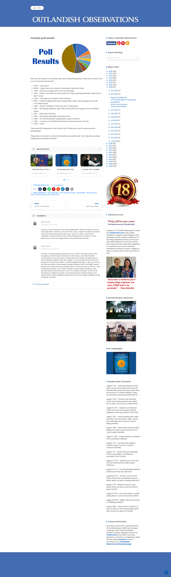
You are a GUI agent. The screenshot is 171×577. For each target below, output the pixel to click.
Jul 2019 (114, 120)
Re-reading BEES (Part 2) (42, 169)
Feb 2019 (114, 138)
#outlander (81, 193)
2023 (111, 78)
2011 (110, 159)
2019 (110, 87)
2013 (110, 155)
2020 (111, 85)
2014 (111, 152)
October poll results (118, 106)
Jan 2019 (114, 141)
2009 (111, 164)
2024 (111, 76)
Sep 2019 (114, 113)
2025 (111, 73)
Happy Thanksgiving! (119, 97)
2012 (110, 157)
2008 (111, 166)
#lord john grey (53, 193)
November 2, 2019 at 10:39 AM (49, 249)
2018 (111, 143)
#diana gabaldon (39, 193)
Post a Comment (42, 284)
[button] (40, 189)
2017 (111, 146)
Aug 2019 (114, 117)
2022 (111, 80)
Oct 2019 (114, 110)
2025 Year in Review (89, 169)
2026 (111, 71)
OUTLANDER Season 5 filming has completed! (123, 101)
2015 (111, 150)
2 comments (58, 185)
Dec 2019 (114, 90)
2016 (111, 148)
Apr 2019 (114, 131)
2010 (111, 161)
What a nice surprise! (119, 104)
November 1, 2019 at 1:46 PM (49, 225)
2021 (110, 82)
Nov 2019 (114, 94)
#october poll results (68, 193)
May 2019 (114, 127)
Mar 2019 (114, 134)
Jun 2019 (114, 124)
